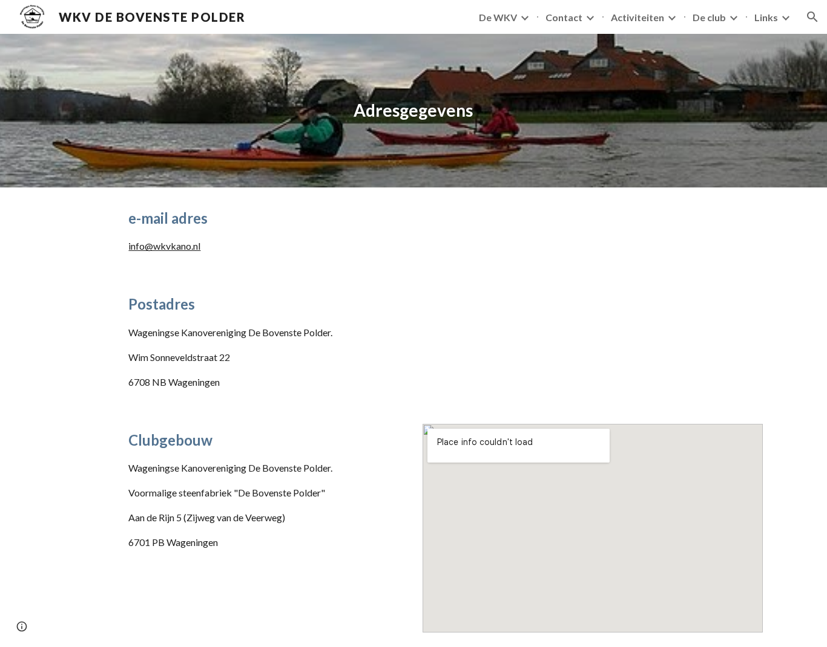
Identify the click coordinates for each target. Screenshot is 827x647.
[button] (812, 16)
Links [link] (766, 17)
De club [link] (709, 17)
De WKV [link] (498, 17)
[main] (413, 111)
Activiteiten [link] (637, 17)
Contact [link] (563, 17)
